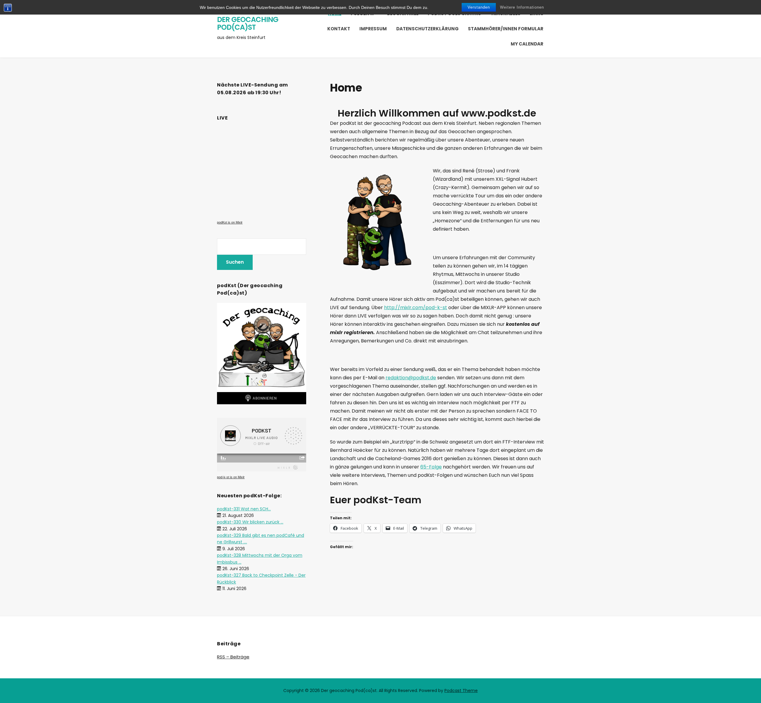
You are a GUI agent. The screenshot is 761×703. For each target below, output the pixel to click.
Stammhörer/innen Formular (505, 29)
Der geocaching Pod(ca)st (247, 23)
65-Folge (431, 466)
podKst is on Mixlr (230, 222)
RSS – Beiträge (233, 657)
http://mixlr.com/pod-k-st (415, 307)
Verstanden (479, 7)
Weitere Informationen (522, 7)
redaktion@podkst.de (411, 377)
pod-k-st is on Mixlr (231, 477)
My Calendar (527, 44)
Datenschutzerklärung (427, 29)
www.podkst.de (498, 113)
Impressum (373, 29)
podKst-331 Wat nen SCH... (244, 509)
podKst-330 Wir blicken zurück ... (250, 522)
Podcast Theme (461, 690)
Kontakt (338, 29)
